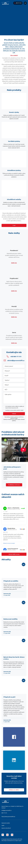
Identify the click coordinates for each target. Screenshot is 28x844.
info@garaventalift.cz (6, 810)
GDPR (3, 825)
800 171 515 (4, 812)
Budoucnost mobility (11, 619)
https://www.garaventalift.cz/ (8, 816)
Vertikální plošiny (14, 141)
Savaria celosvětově (6, 828)
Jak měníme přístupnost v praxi (12, 468)
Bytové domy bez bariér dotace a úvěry (14, 658)
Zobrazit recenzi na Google (9, 543)
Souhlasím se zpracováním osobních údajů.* (14, 410)
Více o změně (14, 55)
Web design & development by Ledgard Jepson (12, 840)
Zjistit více (14, 263)
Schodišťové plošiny (14, 170)
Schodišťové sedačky (14, 199)
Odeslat (14, 413)
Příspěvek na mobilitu (11, 581)
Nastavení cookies (6, 823)
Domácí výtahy (14, 112)
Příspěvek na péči (9, 697)
